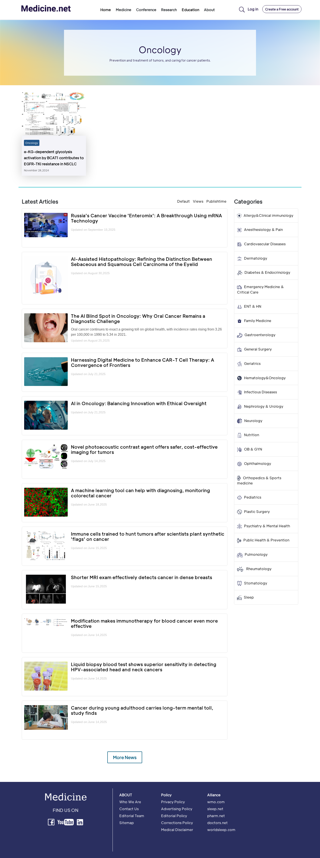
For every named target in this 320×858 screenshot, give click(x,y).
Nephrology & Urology (263, 406)
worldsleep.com (221, 829)
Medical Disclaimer (177, 829)
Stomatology (255, 583)
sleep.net (215, 808)
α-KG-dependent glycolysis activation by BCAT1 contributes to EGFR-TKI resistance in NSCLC (54, 157)
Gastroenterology (259, 335)
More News (124, 757)
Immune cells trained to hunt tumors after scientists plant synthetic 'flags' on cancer (147, 536)
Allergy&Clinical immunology (268, 215)
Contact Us (129, 808)
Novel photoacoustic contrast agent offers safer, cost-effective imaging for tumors (144, 449)
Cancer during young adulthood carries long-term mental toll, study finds (142, 710)
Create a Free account (282, 9)
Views (198, 201)
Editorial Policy (174, 815)
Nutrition (251, 435)
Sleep (249, 597)
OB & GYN (253, 449)
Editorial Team (131, 815)
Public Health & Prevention (266, 540)
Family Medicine (257, 320)
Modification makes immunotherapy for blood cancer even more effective (144, 623)
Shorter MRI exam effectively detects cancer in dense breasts (141, 577)
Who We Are (130, 802)
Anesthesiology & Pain (263, 229)
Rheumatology (258, 568)
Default (183, 201)
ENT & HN (252, 306)
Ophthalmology (257, 463)
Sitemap (126, 822)
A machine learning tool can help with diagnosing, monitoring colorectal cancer (140, 492)
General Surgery (258, 349)
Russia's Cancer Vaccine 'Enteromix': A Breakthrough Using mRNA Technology (146, 218)
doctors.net (217, 822)
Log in (253, 9)
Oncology (31, 143)
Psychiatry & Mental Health (267, 526)
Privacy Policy (173, 802)
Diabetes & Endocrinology (267, 272)
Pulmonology (256, 554)
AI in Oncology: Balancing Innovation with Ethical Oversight (139, 403)
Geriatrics (252, 363)
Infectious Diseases (260, 392)
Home (105, 9)
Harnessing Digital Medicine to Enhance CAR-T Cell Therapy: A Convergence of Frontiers (142, 362)
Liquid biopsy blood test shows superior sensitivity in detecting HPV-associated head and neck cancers (143, 666)
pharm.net (216, 815)
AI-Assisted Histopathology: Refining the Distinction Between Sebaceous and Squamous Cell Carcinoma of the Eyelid (141, 261)
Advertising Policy (176, 808)
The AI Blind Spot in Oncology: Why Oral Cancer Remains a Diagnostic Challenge (138, 318)
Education (190, 9)
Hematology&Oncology (265, 378)
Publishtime (216, 201)
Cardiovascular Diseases (265, 244)
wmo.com (216, 802)
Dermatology (255, 258)
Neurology (253, 420)
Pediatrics (252, 497)
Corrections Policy (177, 822)
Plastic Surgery (257, 511)
